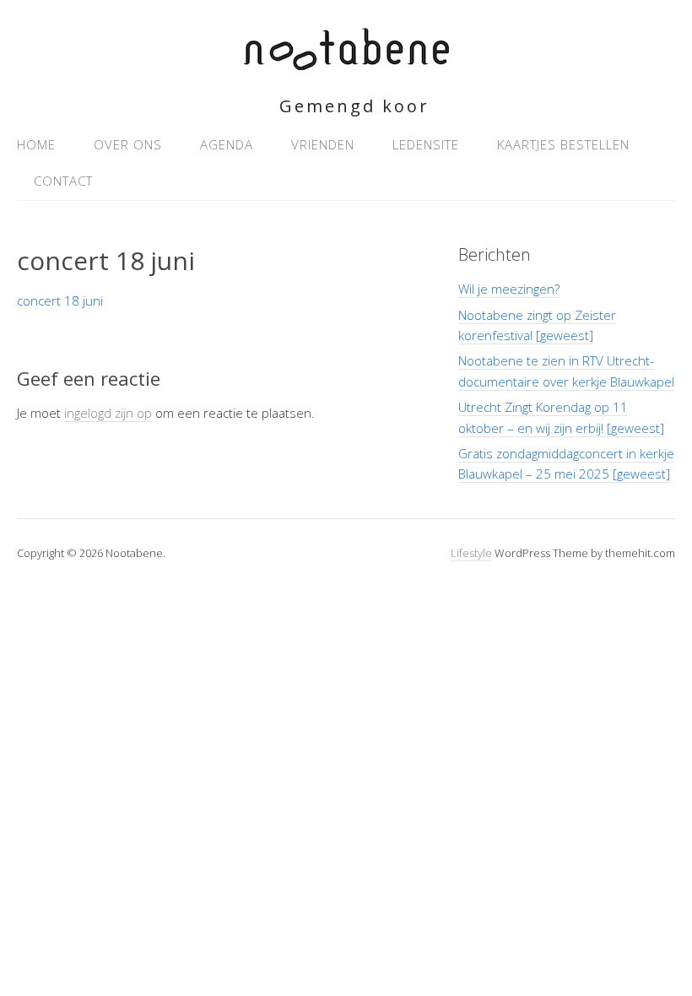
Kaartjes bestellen (563, 144)
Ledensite (425, 144)
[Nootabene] (346, 60)
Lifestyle (471, 552)
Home (36, 144)
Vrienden (322, 144)
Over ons (128, 144)
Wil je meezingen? (509, 288)
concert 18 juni (60, 300)
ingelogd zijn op (108, 412)
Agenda (226, 144)
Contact (63, 180)
